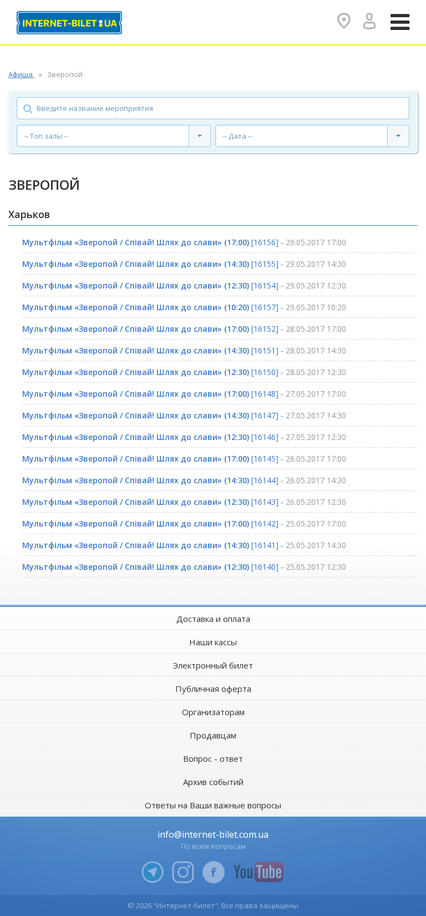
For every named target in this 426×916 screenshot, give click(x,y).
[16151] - (184, 350)
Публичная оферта (213, 688)
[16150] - (184, 372)
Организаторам (213, 711)
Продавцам (213, 735)
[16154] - (184, 285)
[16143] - (184, 502)
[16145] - (184, 458)
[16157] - (184, 307)
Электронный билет (213, 665)
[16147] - (184, 415)
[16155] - (184, 264)
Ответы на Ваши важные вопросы (213, 805)
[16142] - (184, 523)
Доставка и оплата (213, 618)
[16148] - (184, 393)
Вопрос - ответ (213, 758)
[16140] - (184, 566)
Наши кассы (213, 641)
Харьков (29, 214)
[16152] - (184, 328)
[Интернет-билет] (69, 22)
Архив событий (213, 781)
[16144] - (184, 480)
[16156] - (184, 242)
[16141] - (184, 545)
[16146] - (184, 437)
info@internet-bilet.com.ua (213, 834)
